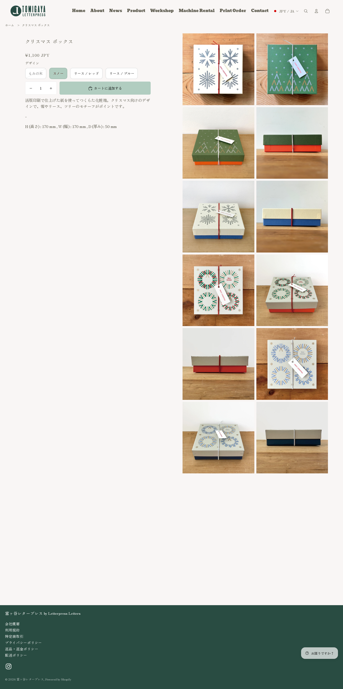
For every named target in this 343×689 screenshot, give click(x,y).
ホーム (9, 25)
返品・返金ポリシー (21, 648)
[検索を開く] (305, 11)
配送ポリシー (16, 655)
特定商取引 (14, 636)
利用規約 (12, 630)
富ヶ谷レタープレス (30, 679)
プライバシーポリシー (23, 642)
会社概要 (12, 623)
